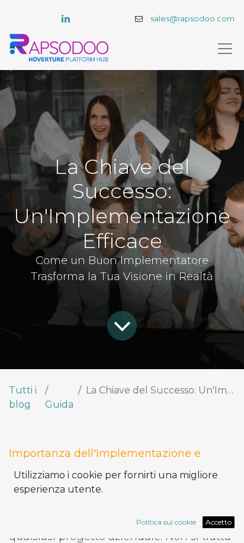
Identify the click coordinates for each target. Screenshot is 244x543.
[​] (65, 18)
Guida (59, 404)
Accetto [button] (219, 521)
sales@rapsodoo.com (192, 18)
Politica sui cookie (166, 521)
